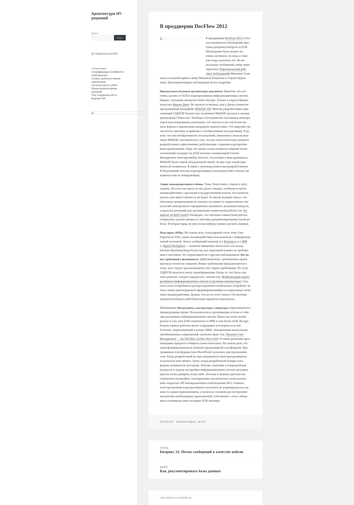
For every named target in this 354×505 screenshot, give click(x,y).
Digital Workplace (174, 246)
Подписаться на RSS (106, 53)
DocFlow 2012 (233, 38)
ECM (203, 422)
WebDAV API (203, 109)
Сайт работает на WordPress (175, 497)
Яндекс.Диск (181, 104)
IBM (244, 241)
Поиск (94, 33)
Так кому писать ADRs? (104, 85)
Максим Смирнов (187, 422)
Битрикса (230, 241)
